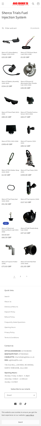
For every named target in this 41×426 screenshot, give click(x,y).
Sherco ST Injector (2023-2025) (28, 142)
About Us (8, 302)
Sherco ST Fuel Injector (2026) (30, 199)
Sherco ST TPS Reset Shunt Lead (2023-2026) (29, 53)
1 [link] (14, 276)
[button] (2, 3)
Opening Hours (10, 327)
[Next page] (26, 276)
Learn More (30, 415)
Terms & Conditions (12, 337)
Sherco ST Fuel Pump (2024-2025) (29, 171)
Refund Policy (10, 317)
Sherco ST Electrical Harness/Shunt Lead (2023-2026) (10, 230)
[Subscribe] (33, 395)
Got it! (20, 422)
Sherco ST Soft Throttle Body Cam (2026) (29, 229)
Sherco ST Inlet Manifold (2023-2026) (28, 262)
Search (7, 296)
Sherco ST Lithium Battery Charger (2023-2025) (10, 53)
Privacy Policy (9, 332)
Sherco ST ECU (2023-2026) (10, 141)
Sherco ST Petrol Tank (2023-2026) (10, 113)
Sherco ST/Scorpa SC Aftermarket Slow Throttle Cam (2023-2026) (29, 83)
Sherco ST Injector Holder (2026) (9, 262)
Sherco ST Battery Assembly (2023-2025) (10, 82)
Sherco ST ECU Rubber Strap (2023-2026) (10, 171)
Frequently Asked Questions (15, 322)
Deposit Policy (10, 312)
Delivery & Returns (11, 307)
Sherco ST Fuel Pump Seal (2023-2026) (10, 200)
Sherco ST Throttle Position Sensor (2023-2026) (29, 113)
